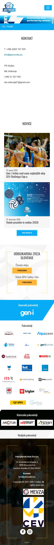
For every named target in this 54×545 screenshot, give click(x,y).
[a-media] (45, 369)
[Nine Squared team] (45, 381)
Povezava (22, 271)
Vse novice (27, 233)
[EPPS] (18, 404)
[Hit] (27, 369)
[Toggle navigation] (48, 7)
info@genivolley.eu (13, 54)
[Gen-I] (27, 314)
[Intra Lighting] (27, 381)
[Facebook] (23, 531)
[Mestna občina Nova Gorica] (9, 392)
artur (27, 542)
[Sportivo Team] (36, 404)
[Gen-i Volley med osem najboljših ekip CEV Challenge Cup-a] (27, 150)
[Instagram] (29, 531)
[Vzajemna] (9, 369)
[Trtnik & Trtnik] (9, 358)
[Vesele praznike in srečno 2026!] (27, 199)
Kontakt (10, 27)
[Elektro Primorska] (45, 392)
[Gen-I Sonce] (45, 346)
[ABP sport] (27, 424)
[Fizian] (45, 424)
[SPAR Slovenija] (45, 358)
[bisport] (9, 335)
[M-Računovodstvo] (9, 381)
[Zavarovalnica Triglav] (27, 392)
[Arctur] (9, 424)
